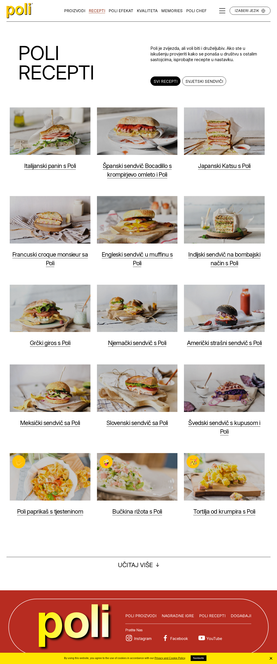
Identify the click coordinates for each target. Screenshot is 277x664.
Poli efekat (121, 10)
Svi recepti (165, 81)
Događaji (241, 616)
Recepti (97, 10)
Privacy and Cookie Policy (170, 658)
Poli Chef (196, 10)
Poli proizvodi (140, 616)
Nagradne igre (178, 616)
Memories (172, 10)
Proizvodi (74, 10)
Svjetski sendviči (204, 81)
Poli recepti (212, 616)
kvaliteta (147, 10)
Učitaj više (135, 565)
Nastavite (198, 658)
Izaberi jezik (247, 10)
